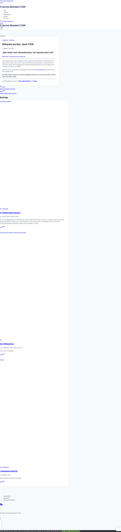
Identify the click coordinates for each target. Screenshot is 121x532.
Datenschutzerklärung (74, 531)
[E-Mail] (2, 504)
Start (5, 10)
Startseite (11, 40)
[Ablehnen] (79, 531)
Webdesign (6, 467)
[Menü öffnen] (1, 27)
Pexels (35, 81)
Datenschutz (7, 496)
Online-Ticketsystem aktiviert (8, 92)
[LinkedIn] (1, 504)
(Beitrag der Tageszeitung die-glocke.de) (13, 56)
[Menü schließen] (0, 519)
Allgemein (5, 40)
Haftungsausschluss (9, 500)
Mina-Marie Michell (24, 81)
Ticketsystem (7, 14)
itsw (5, 48)
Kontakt (6, 16)
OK (63, 531)
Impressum (7, 498)
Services (6, 12)
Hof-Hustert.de (40, 69)
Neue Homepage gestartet (7, 88)
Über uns (6, 18)
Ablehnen (67, 531)
